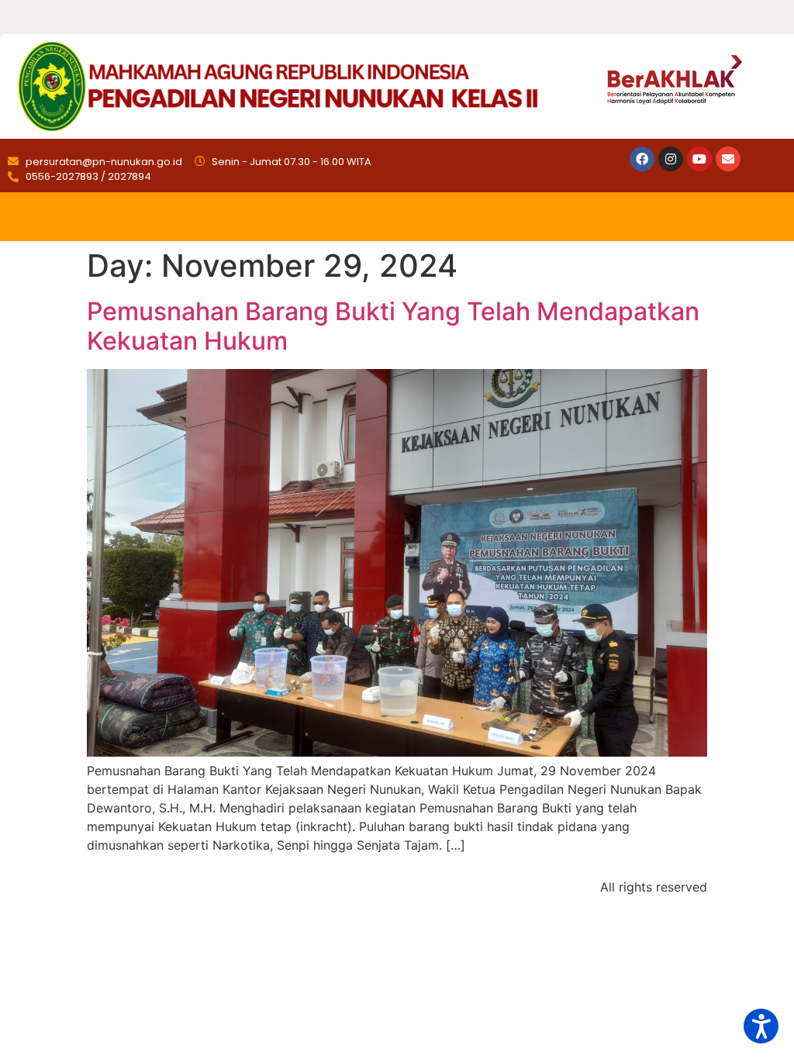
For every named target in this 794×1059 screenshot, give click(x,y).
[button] (761, 1026)
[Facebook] (642, 159)
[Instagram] (670, 159)
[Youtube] (699, 159)
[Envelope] (728, 159)
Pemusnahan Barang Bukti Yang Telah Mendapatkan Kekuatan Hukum (393, 326)
